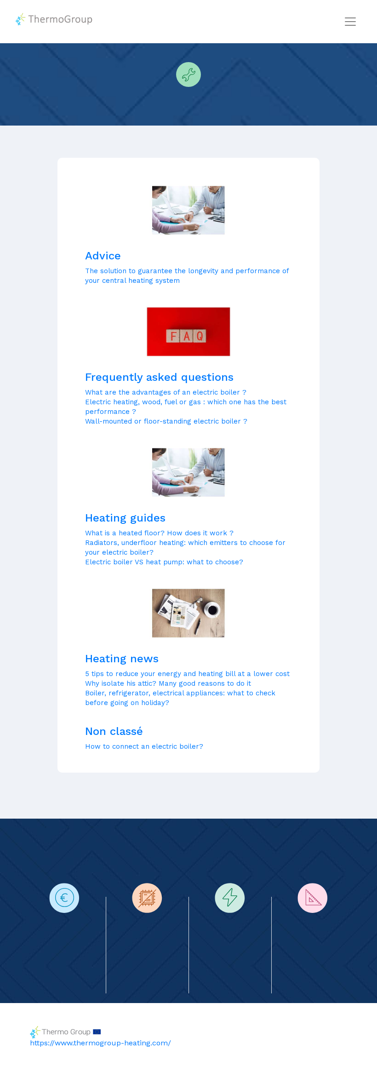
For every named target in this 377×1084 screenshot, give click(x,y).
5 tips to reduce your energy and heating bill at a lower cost (187, 674)
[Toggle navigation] (350, 21)
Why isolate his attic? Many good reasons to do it (168, 683)
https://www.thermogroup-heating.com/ (100, 1042)
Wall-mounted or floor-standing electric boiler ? (166, 421)
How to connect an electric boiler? (144, 746)
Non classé (114, 731)
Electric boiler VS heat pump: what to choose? (164, 562)
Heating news (122, 658)
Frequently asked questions (159, 377)
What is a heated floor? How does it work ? (159, 533)
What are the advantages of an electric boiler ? (165, 392)
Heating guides (125, 517)
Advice (103, 255)
